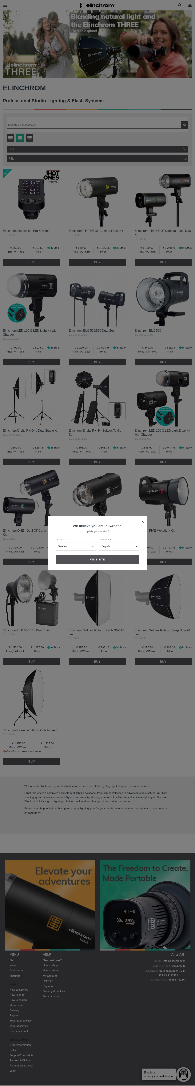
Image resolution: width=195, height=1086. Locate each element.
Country (61, 539)
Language (105, 539)
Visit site (97, 559)
